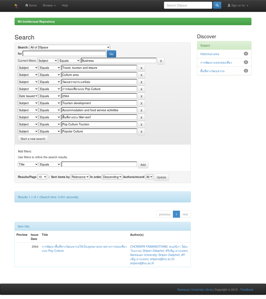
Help (65, 5)
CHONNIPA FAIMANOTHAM (148, 246)
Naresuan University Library (195, 289)
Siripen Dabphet (153, 250)
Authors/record (133, 177)
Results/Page (27, 177)
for (20, 53)
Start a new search (33, 139)
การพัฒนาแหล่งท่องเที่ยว (216, 62)
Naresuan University (143, 255)
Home (32, 5)
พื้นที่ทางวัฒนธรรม (212, 71)
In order (95, 177)
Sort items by (60, 177)
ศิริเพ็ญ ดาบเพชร (176, 250)
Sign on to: (238, 5)
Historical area (209, 54)
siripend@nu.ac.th (162, 259)
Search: (23, 47)
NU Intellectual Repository (36, 21)
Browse (48, 5)
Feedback (247, 289)
